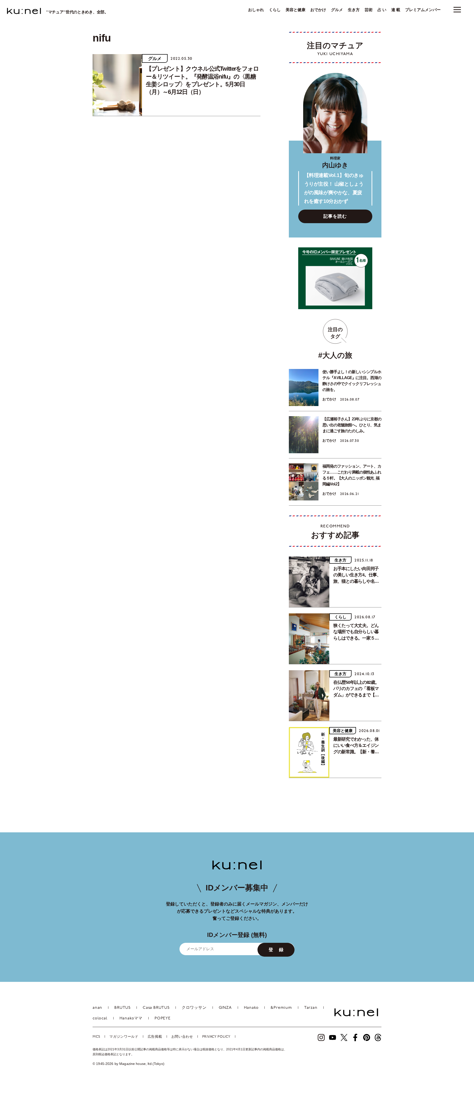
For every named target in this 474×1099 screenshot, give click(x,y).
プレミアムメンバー (423, 10)
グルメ (337, 10)
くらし (275, 10)
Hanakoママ (130, 1018)
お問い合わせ (182, 1037)
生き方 (354, 10)
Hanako (251, 1008)
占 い (381, 10)
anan (97, 1008)
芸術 (369, 10)
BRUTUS (122, 1008)
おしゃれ (256, 10)
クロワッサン (194, 1008)
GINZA (225, 1008)
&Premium (281, 1008)
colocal (100, 1018)
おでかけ (318, 10)
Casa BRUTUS (156, 1008)
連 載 (395, 10)
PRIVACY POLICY (216, 1037)
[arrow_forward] (321, 1037)
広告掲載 (155, 1037)
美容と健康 (295, 10)
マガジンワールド (123, 1037)
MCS (96, 1037)
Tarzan (310, 1008)
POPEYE (163, 1018)
